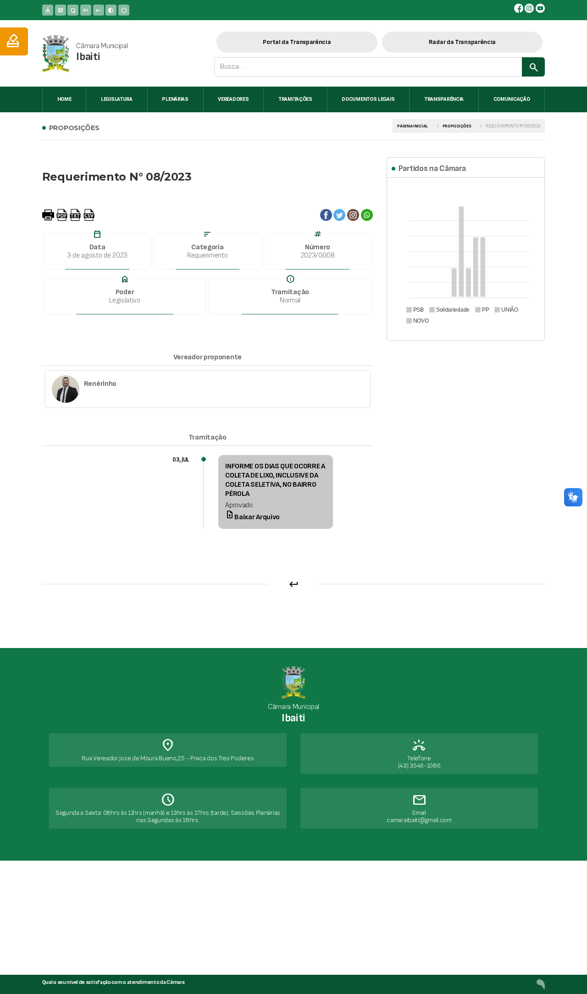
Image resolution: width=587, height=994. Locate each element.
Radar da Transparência (462, 42)
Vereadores (233, 99)
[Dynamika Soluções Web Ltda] (541, 984)
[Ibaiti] (55, 53)
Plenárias (175, 99)
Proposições (457, 126)
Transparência (444, 99)
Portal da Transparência (297, 42)
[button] (414, 309)
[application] (466, 258)
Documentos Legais (368, 99)
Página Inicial (412, 126)
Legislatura (117, 99)
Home (64, 99)
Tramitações (295, 99)
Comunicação (511, 99)
